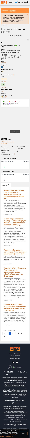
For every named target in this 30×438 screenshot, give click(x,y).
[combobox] (8, 171)
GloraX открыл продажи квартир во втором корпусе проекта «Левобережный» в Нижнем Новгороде (15, 222)
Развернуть (14, 131)
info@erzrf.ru (22, 372)
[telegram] (16, 2)
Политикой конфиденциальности (8, 435)
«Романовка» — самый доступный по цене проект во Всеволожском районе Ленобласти (15, 307)
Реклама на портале (15, 355)
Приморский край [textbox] (8, 171)
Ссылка (3, 62)
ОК (23, 433)
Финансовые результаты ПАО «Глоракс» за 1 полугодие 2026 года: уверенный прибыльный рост (14, 194)
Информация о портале (15, 353)
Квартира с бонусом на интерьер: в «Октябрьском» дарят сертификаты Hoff (15, 252)
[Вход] (27, 2)
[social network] (13, 362)
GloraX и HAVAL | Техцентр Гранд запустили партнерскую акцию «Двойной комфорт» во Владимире (15, 272)
